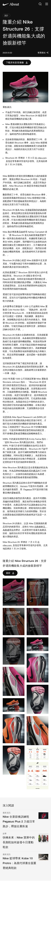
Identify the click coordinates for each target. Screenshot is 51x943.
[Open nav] (46, 4)
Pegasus (27, 489)
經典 (31, 474)
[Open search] (40, 4)
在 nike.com (41, 158)
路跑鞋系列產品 (30, 471)
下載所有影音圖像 (15, 62)
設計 (6, 15)
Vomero (24, 486)
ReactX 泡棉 (9, 279)
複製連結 (42, 53)
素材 (8, 573)
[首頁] (11, 4)
